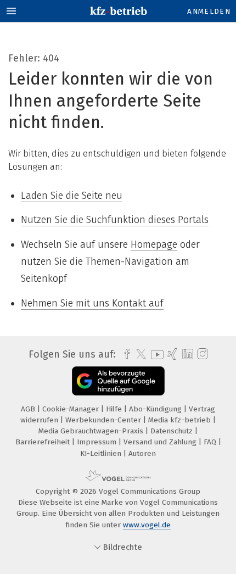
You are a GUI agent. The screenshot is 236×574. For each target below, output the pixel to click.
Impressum (98, 442)
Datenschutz (172, 431)
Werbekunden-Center (104, 420)
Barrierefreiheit (43, 442)
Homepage (154, 244)
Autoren (142, 453)
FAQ (211, 442)
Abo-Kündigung (156, 409)
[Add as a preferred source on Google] (118, 380)
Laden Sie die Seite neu (71, 196)
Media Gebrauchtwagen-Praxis (91, 431)
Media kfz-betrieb (180, 420)
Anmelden (209, 11)
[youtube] (155, 354)
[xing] (171, 354)
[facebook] (124, 354)
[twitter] (138, 354)
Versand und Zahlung (161, 442)
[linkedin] (186, 354)
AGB (29, 409)
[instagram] (201, 354)
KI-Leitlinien (101, 453)
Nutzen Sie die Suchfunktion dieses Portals (115, 220)
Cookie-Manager (71, 409)
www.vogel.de (147, 525)
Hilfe (115, 409)
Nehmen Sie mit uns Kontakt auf (92, 303)
